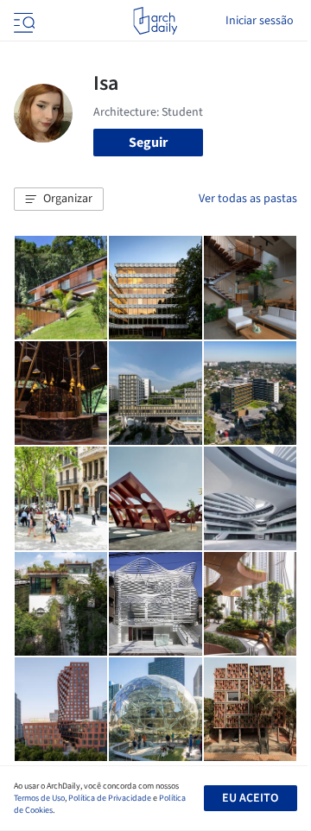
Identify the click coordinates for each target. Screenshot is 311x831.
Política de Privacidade (109, 798)
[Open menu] (22, 21)
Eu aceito (250, 798)
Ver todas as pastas (248, 198)
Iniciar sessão (259, 21)
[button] (59, 199)
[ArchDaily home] (155, 21)
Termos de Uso (39, 798)
